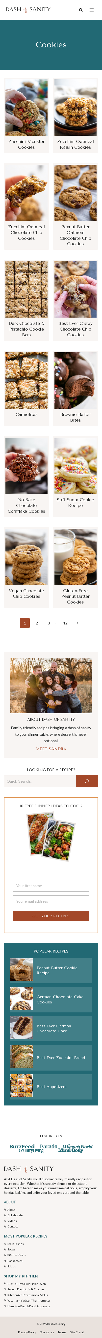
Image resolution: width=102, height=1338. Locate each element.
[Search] (87, 781)
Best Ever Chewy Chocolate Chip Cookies (75, 329)
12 (65, 622)
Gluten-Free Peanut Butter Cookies (75, 596)
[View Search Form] (80, 10)
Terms (62, 1332)
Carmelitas (26, 414)
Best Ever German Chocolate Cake (54, 1029)
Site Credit (77, 1332)
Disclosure (47, 1332)
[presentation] (26, 107)
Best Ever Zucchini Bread (61, 1057)
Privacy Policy (27, 1332)
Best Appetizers (52, 1086)
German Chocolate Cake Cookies (60, 999)
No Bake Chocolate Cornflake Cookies (26, 505)
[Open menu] (91, 10)
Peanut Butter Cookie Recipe (57, 970)
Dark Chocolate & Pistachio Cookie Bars (26, 329)
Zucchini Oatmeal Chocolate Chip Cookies (26, 232)
